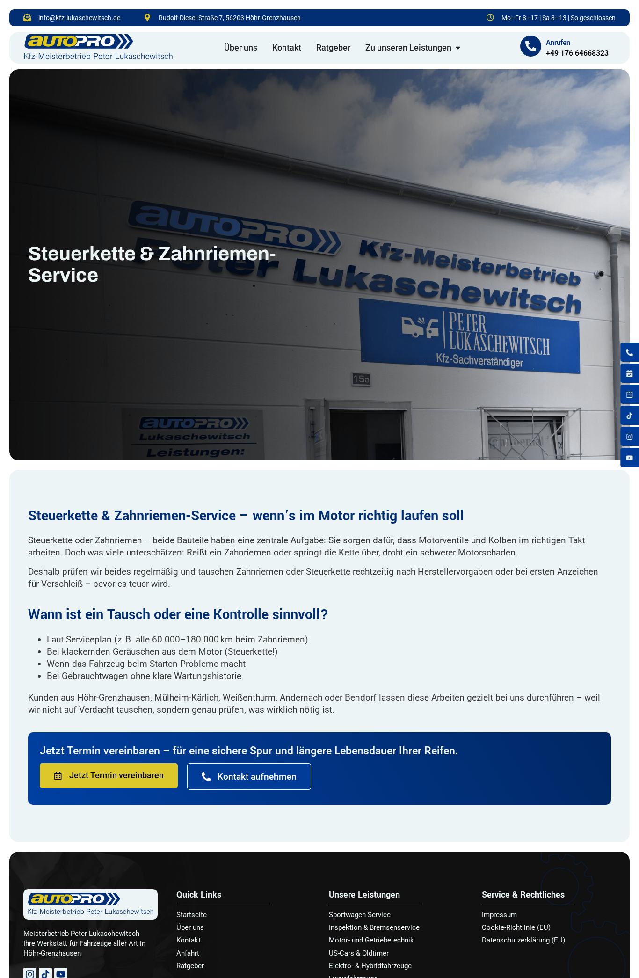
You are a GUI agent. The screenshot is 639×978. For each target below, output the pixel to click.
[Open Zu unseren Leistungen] (458, 48)
